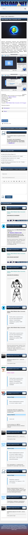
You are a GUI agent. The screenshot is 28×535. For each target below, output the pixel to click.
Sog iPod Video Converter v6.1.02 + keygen (11, 158)
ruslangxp (9, 393)
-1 (4, 120)
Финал (5, 111)
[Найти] (25, 8)
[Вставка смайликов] (22, 181)
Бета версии (6, 108)
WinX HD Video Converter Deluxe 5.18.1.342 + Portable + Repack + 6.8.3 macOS (13, 163)
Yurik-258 (9, 208)
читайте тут (11, 142)
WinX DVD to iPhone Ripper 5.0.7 (9, 154)
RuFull (8, 355)
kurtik (8, 225)
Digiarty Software (12, 96)
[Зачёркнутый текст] (11, 181)
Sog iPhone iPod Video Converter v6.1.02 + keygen (13, 156)
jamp (8, 471)
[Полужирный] (4, 181)
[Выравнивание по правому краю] (19, 181)
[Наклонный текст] (6, 181)
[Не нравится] (2, 120)
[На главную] (14, 3)
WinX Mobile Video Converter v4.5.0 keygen (16, 102)
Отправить (8, 196)
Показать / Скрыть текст (15, 232)
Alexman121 (9, 368)
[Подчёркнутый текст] (9, 181)
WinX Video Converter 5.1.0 (8, 160)
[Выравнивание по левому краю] (14, 181)
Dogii (8, 444)
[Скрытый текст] (24, 181)
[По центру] (16, 181)
